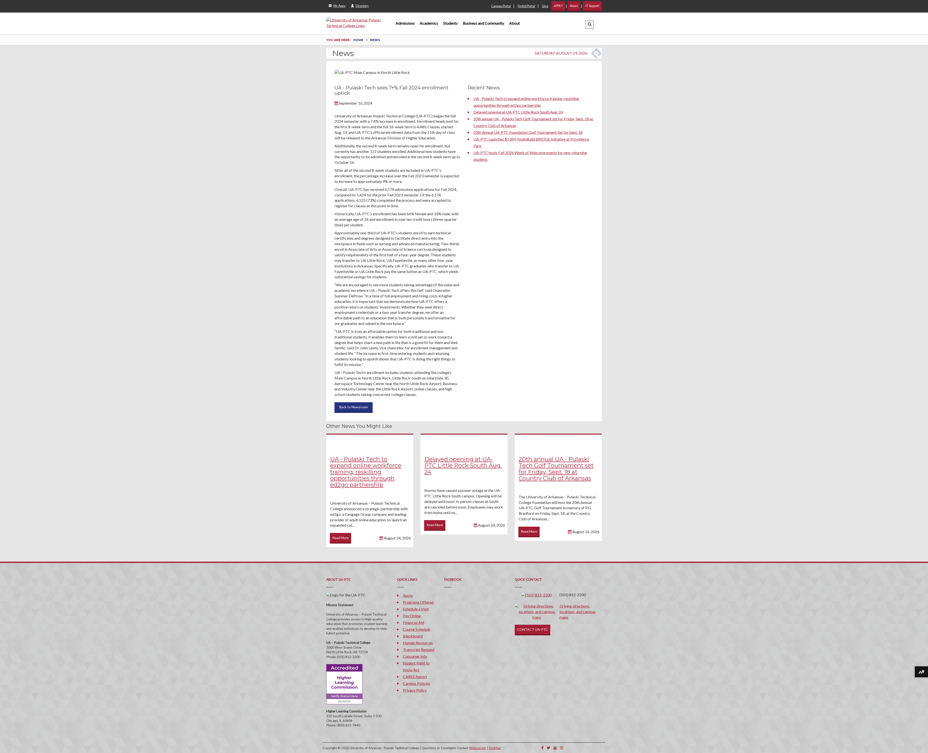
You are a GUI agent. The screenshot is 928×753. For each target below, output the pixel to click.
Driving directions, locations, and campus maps (577, 611)
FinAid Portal (526, 6)
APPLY (558, 6)
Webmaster (477, 748)
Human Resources (418, 642)
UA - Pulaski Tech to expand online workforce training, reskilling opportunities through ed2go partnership (365, 472)
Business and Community (483, 23)
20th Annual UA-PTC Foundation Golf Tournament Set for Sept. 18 (528, 132)
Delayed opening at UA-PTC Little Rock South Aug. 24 (518, 112)
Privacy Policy (415, 690)
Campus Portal (501, 6)
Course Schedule (416, 629)
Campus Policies (416, 683)
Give (545, 6)
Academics (429, 23)
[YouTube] (555, 747)
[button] (590, 24)
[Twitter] (548, 747)
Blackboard (413, 636)
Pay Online (412, 615)
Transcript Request (419, 649)
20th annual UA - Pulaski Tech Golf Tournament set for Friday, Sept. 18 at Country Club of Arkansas (556, 469)
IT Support (592, 6)
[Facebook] (542, 747)
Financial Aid (413, 622)
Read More (340, 538)
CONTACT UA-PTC (532, 629)
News (574, 6)
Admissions (405, 23)
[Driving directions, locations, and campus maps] (537, 611)
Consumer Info (415, 656)
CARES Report (415, 676)
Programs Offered (418, 602)
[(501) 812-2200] (537, 594)
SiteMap (495, 748)
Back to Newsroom (353, 407)
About (514, 23)
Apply (408, 595)
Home (358, 40)
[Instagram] (561, 747)
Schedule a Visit (416, 609)
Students (450, 23)
